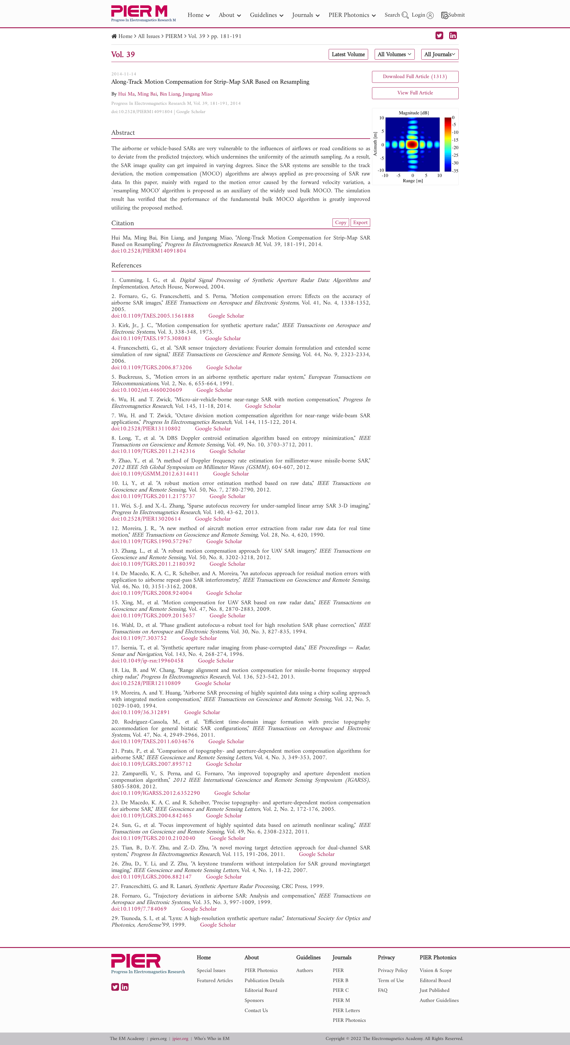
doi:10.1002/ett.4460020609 (146, 390)
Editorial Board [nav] (261, 990)
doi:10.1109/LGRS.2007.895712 (151, 764)
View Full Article (415, 93)
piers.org (158, 1039)
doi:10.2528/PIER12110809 (146, 683)
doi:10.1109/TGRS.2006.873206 (151, 368)
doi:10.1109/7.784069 (139, 909)
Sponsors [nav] (254, 1000)
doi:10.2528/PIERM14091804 (141, 112)
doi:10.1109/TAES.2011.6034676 (152, 742)
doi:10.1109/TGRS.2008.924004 (151, 593)
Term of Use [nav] (391, 980)
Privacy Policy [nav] (393, 970)
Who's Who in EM (211, 1039)
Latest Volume (348, 55)
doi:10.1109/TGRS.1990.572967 (151, 542)
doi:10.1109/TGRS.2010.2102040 (153, 838)
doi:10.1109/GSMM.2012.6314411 (155, 474)
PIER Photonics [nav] (349, 15)
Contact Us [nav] (256, 1010)
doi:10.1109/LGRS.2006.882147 (151, 877)
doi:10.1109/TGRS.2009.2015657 (153, 616)
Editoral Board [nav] (435, 980)
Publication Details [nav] (264, 980)
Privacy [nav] (386, 958)
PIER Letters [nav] (346, 1010)
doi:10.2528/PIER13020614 (146, 519)
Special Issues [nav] (211, 970)
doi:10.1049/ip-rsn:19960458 (147, 661)
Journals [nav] (302, 15)
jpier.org (180, 1039)
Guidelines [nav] (263, 15)
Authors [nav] (304, 970)
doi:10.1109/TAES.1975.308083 (151, 339)
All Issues (149, 36)
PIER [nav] (338, 970)
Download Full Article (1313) (415, 76)
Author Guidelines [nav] (439, 1000)
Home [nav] (195, 15)
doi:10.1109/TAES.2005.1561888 (152, 316)
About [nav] (227, 15)
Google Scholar (190, 112)
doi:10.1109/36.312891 (140, 713)
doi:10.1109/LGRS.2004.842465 (151, 816)
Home (125, 36)
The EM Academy (127, 1039)
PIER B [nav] (340, 980)
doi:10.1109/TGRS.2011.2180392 (153, 564)
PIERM (174, 36)
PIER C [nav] (341, 990)
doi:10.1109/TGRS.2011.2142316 (153, 451)
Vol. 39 (196, 36)
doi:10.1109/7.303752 (139, 638)
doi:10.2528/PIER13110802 (146, 429)
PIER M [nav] (341, 1000)
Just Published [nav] (434, 990)
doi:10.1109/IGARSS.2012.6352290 (155, 793)
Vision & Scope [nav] (436, 970)
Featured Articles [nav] (215, 980)
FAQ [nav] (382, 990)
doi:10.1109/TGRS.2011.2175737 (153, 496)
